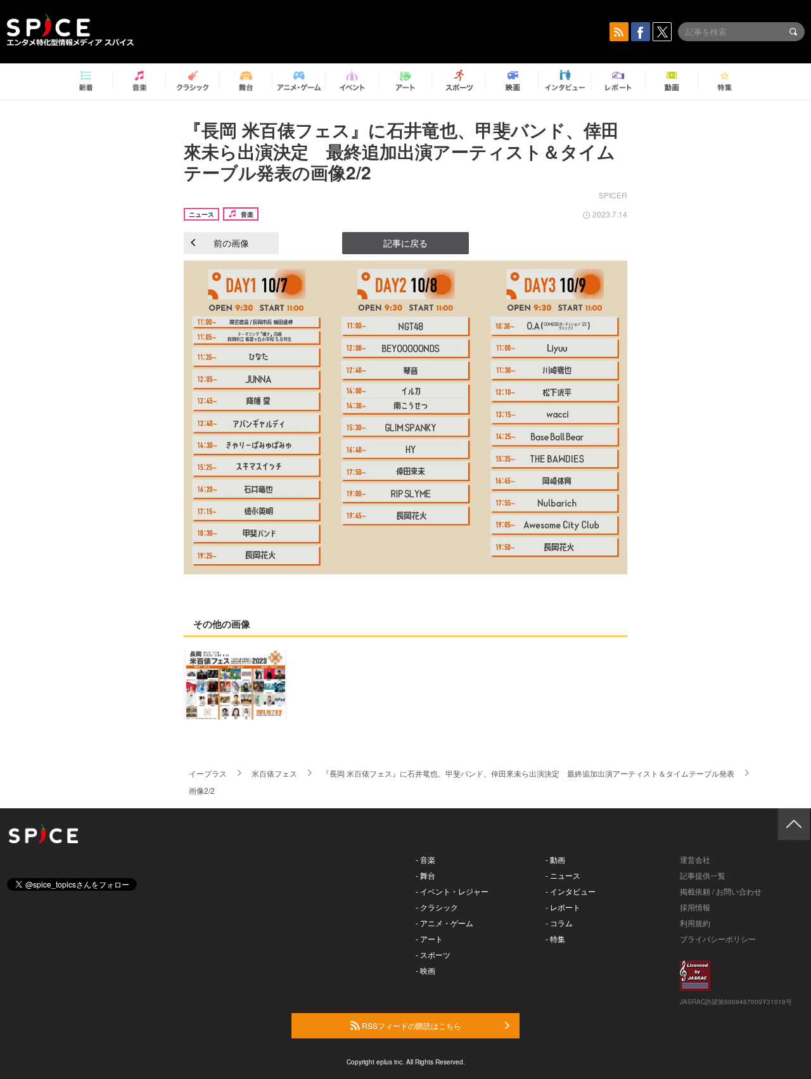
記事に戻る (405, 242)
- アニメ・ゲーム (444, 922)
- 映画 (425, 970)
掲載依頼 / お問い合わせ (721, 891)
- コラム (559, 922)
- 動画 (555, 859)
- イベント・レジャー (452, 891)
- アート (429, 938)
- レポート (563, 906)
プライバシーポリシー (718, 938)
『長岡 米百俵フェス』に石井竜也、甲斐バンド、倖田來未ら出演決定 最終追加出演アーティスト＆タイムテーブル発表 (528, 773)
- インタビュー (571, 891)
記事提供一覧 (702, 875)
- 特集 (555, 938)
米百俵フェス (274, 773)
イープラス (208, 773)
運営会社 (695, 859)
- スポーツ (433, 954)
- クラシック (437, 906)
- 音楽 (425, 859)
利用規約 (695, 922)
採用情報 (695, 906)
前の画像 (231, 242)
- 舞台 (425, 875)
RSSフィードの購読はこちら (410, 1025)
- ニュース (563, 875)
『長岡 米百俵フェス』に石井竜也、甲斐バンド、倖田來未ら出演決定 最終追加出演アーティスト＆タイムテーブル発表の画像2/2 (401, 151)
